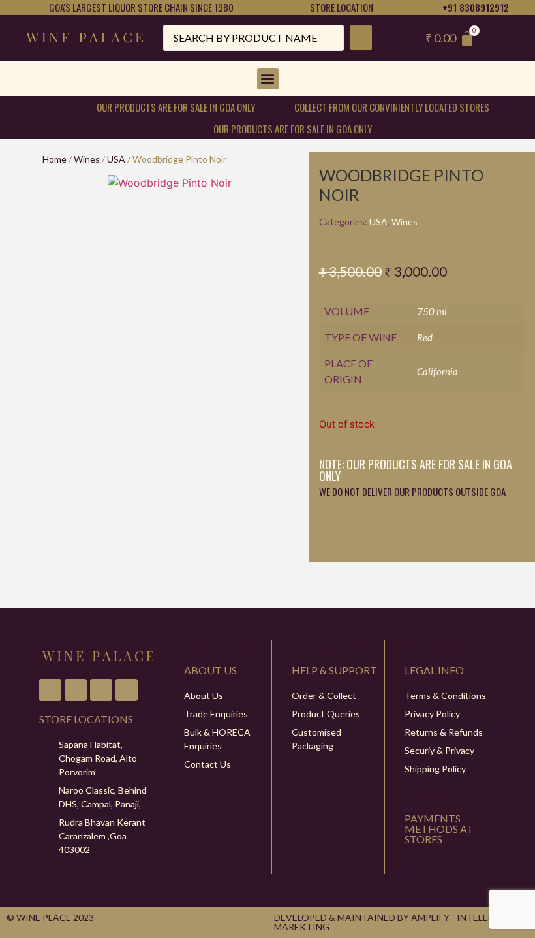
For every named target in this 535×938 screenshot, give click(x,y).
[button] (268, 78)
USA (116, 158)
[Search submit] (361, 37)
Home (54, 158)
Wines (87, 158)
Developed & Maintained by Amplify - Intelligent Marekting (395, 922)
